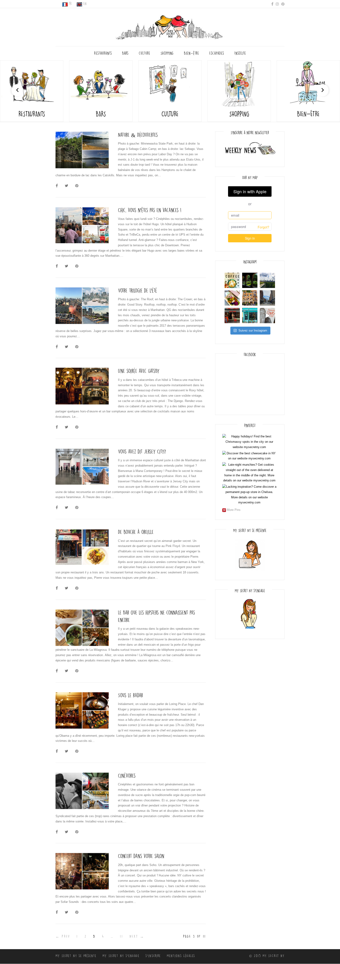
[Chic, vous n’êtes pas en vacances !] (82, 225)
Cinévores (127, 775)
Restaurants (103, 53)
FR (70, 3)
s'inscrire (153, 956)
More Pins (234, 510)
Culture (144, 53)
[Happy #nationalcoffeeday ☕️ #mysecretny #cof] (232, 280)
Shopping (167, 53)
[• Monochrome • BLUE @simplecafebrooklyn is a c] (249, 315)
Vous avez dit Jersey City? (142, 451)
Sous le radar (130, 695)
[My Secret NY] (170, 25)
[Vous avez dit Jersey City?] (82, 466)
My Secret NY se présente (76, 956)
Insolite (240, 53)
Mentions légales (181, 956)
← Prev (63, 936)
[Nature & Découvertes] (82, 150)
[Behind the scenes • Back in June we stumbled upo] (249, 298)
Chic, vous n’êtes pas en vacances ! (149, 210)
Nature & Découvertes (138, 135)
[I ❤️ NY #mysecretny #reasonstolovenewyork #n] (267, 315)
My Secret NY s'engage (120, 956)
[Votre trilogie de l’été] (82, 305)
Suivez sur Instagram (252, 330)
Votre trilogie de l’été (137, 290)
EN (85, 3)
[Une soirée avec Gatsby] (82, 386)
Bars (125, 53)
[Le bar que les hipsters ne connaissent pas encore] (82, 627)
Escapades (216, 53)
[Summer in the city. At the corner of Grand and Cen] (267, 298)
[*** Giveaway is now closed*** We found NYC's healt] (232, 298)
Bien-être (191, 53)
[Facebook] (272, 3)
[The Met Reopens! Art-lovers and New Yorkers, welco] (267, 280)
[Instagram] (277, 3)
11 (121, 936)
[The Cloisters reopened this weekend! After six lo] (249, 280)
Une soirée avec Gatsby (138, 371)
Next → (137, 936)
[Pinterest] (282, 3)
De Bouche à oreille (136, 532)
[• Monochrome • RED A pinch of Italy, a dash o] (232, 315)
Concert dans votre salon (141, 856)
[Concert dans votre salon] (82, 871)
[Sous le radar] (82, 710)
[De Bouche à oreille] (82, 547)
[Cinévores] (82, 790)
